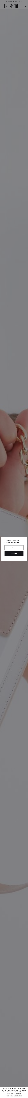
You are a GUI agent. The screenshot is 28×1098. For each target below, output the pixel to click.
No (11, 1095)
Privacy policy (17, 1093)
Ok (8, 1095)
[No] (26, 1092)
